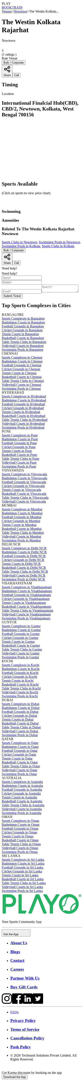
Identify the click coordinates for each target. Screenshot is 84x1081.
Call (16, 263)
